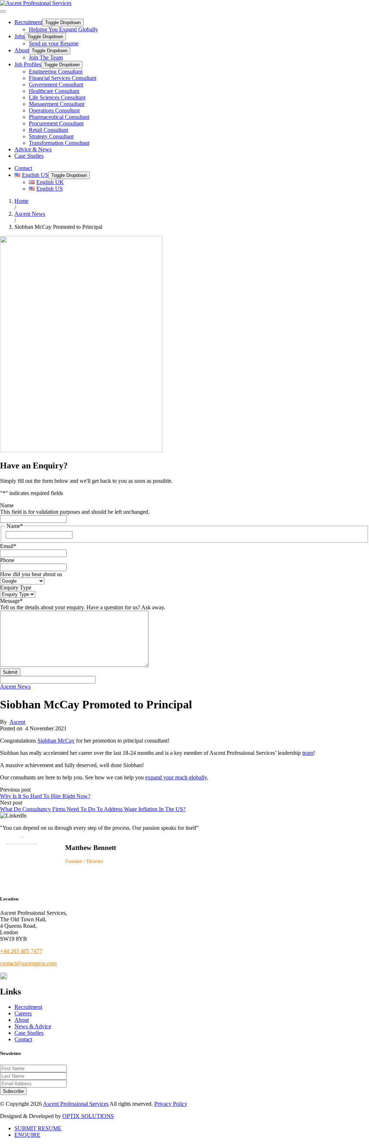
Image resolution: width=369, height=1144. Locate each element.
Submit (10, 672)
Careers (23, 1013)
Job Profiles (27, 64)
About (21, 50)
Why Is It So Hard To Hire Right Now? (45, 796)
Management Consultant (56, 104)
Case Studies (29, 156)
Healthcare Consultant (54, 91)
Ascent (17, 722)
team (307, 753)
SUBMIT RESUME (38, 1128)
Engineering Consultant (56, 71)
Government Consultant (56, 84)
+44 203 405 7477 (21, 951)
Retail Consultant (48, 130)
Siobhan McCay (56, 741)
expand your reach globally (176, 777)
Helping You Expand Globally (63, 29)
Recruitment (28, 22)
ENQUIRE (27, 1135)
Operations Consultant (54, 110)
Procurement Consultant (56, 123)
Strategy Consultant (51, 136)
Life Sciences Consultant (57, 97)
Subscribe (13, 1091)
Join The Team (46, 57)
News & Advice (32, 1026)
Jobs (19, 36)
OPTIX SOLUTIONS (88, 1116)
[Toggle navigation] (3, 11)
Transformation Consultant (59, 143)
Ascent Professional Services (75, 1104)
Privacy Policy (170, 1104)
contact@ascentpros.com (28, 963)
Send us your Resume (54, 43)
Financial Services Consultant (62, 78)
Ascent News (15, 687)
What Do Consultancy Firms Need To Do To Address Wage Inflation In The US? (93, 809)
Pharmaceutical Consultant (59, 117)
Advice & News (33, 149)
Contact (23, 168)
